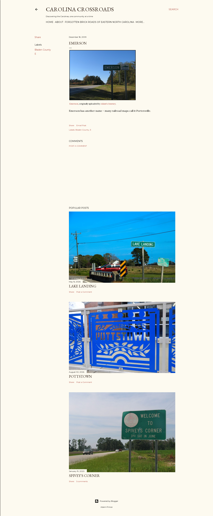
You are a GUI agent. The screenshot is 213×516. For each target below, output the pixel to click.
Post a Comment (78, 146)
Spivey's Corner (84, 475)
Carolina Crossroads (80, 9)
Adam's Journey (108, 103)
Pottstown (80, 376)
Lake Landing (82, 286)
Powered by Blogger (109, 501)
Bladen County (43, 49)
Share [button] (38, 37)
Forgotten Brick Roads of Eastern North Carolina (99, 22)
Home (49, 22)
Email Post (81, 125)
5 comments (82, 481)
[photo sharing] (102, 99)
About (59, 22)
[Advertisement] (122, 177)
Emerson (73, 103)
